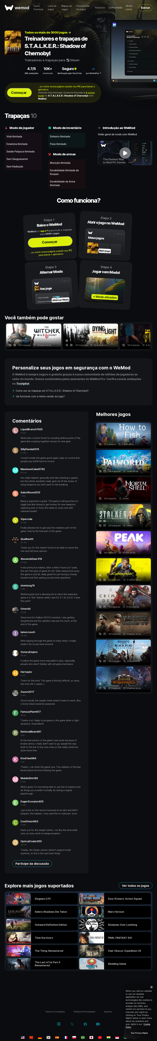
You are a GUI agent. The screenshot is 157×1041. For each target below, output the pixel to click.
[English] (23, 1037)
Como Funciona (38, 8)
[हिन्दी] (108, 1037)
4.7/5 (31, 68)
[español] (57, 1037)
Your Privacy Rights (139, 1033)
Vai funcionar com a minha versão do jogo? (40, 396)
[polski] (74, 1037)
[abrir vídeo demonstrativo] (125, 153)
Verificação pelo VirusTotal (69, 73)
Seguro (68, 68)
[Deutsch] (40, 1037)
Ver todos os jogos (135, 886)
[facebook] (85, 1024)
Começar (19, 92)
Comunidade (115, 7)
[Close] (151, 987)
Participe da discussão (32, 863)
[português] (83, 1037)
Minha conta (129, 8)
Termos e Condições (55, 1011)
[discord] (58, 1024)
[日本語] (91, 1037)
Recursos (100, 7)
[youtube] (98, 1024)
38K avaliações (31, 73)
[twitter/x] (72, 1024)
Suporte (108, 1011)
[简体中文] (31, 1037)
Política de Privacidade (84, 1011)
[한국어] (48, 1037)
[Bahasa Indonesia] (117, 1037)
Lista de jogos (52, 8)
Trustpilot (22, 383)
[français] (65, 1037)
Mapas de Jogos (66, 8)
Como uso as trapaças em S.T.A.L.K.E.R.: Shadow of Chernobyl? (52, 390)
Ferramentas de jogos (83, 8)
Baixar (145, 7)
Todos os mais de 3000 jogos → (48, 32)
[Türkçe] (100, 1037)
